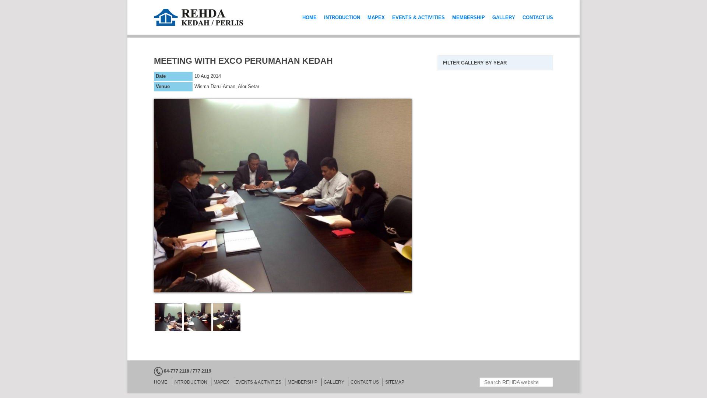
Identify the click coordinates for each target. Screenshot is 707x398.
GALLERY (503, 17)
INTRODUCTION (342, 17)
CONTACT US (538, 17)
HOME (309, 17)
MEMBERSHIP (468, 17)
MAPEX (376, 17)
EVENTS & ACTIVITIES (418, 17)
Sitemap (394, 382)
